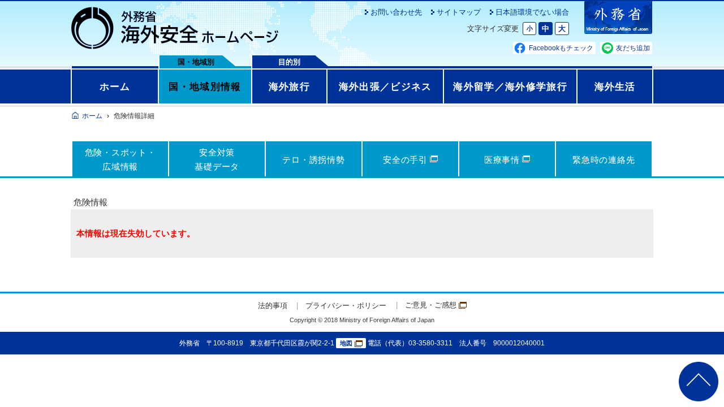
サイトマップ (459, 12)
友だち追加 (633, 48)
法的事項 (272, 305)
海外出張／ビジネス (385, 86)
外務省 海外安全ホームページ (175, 28)
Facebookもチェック (561, 48)
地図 (346, 343)
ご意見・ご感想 (430, 305)
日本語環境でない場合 (532, 12)
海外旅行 (289, 86)
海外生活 (615, 86)
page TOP (698, 381)
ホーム (115, 86)
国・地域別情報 (205, 86)
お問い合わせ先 (396, 12)
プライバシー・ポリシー (345, 305)
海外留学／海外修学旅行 (510, 86)
